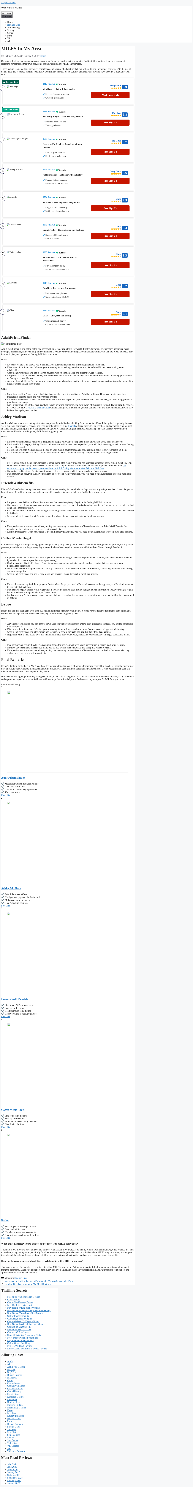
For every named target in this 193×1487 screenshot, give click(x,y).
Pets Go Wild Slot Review (19, 1346)
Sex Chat (11, 1432)
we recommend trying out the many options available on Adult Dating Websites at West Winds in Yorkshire (66, 467)
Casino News (13, 1383)
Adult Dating (13, 27)
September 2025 (15, 1477)
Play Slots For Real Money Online (23, 1307)
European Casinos (15, 1396)
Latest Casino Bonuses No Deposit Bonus (27, 1348)
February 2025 (14, 1480)
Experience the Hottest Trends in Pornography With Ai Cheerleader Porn (38, 1281)
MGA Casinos (14, 1418)
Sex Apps (11, 1429)
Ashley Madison (11, 888)
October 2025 (13, 1475)
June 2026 (12, 1467)
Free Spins (12, 1399)
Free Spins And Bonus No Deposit (23, 1297)
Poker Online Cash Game (19, 1329)
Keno (10, 1410)
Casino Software (15, 1388)
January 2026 (13, 1472)
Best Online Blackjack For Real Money (25, 1324)
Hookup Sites (13, 24)
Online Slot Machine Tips (19, 1327)
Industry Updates (15, 1405)
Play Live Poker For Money (20, 1340)
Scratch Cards (13, 1426)
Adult (10, 1361)
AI (8, 41)
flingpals (72, 426)
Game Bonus (13, 1299)
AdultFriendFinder (13, 777)
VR (9, 38)
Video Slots (12, 1443)
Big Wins (11, 1372)
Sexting (10, 30)
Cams (10, 33)
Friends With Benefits (14, 999)
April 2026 (12, 1469)
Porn (9, 35)
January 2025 (13, 1483)
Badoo (5, 1220)
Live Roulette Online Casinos (21, 1305)
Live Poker (12, 1413)
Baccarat (11, 1369)
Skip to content (8, 2)
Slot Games (12, 1440)
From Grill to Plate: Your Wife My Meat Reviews (27, 1284)
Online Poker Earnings (18, 1316)
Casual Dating (14, 1391)
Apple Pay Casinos (16, 1366)
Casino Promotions (16, 1386)
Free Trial (5, 795)
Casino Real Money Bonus (20, 1302)
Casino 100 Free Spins (17, 1332)
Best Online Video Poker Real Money (25, 1313)
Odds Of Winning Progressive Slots (24, 1335)
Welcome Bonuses (16, 1451)
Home (10, 22)
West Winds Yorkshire (11, 7)
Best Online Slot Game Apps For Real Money (29, 1310)
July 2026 (11, 1464)
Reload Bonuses (15, 1424)
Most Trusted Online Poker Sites (22, 1337)
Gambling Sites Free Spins (19, 1318)
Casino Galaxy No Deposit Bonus (23, 1321)
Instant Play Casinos (16, 1407)
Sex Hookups (13, 1435)
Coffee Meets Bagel (13, 1109)
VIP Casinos (13, 1445)
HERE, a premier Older (39, 407)
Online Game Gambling (18, 1343)
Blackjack (12, 1377)
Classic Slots (13, 1394)
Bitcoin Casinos (14, 1375)
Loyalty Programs (15, 1416)
